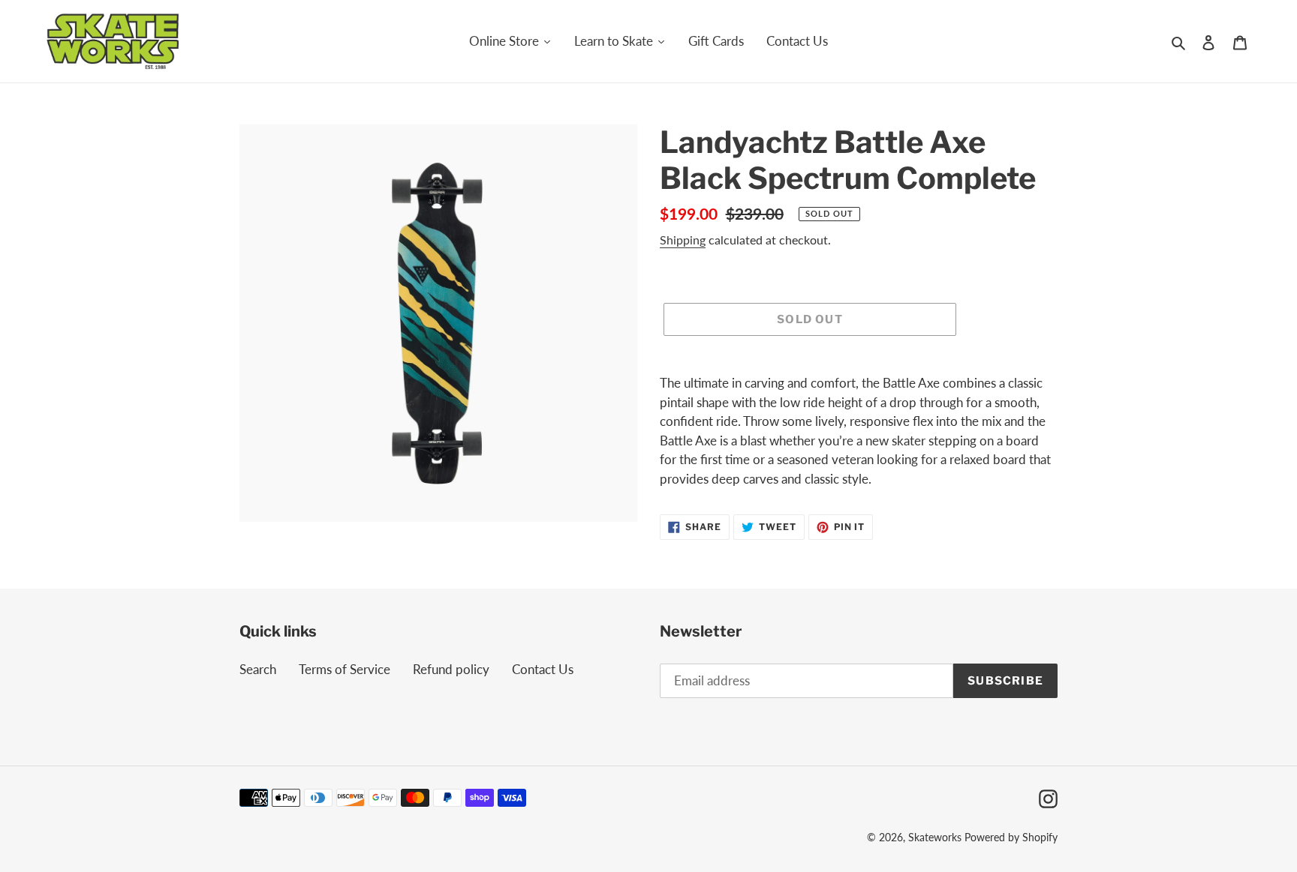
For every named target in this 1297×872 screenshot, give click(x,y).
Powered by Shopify (1011, 837)
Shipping (683, 239)
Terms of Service (344, 669)
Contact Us (542, 669)
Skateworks (934, 837)
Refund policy (451, 669)
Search (257, 669)
